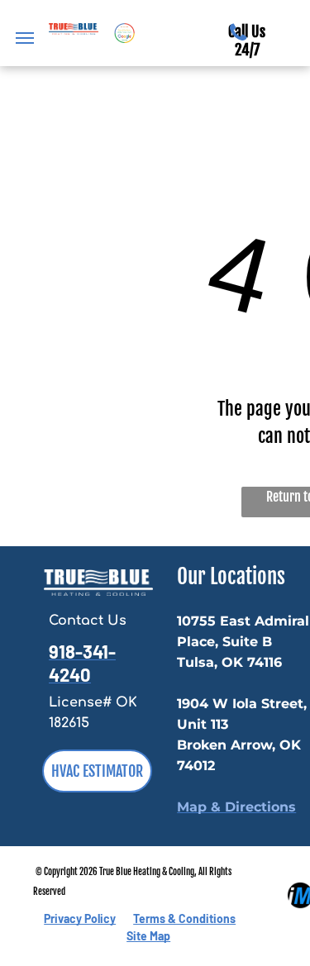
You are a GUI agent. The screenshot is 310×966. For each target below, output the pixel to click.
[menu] (24, 38)
